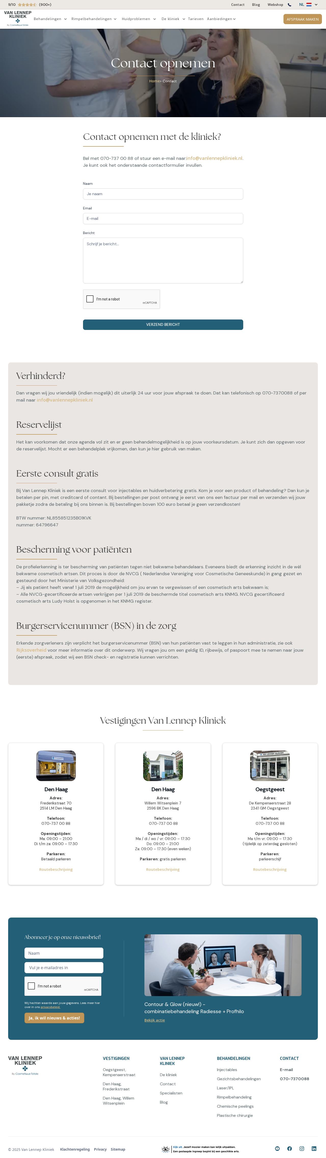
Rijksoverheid (31, 650)
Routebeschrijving (56, 869)
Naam (88, 183)
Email (87, 208)
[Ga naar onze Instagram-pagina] (303, 1149)
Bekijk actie (154, 1020)
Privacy (100, 1149)
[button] (306, 4)
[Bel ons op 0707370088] (289, 6)
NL (301, 5)
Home (154, 81)
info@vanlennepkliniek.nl (214, 158)
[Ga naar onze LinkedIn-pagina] (315, 1149)
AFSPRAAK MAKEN (303, 19)
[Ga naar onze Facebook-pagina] (278, 1149)
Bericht (89, 233)
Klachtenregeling (75, 1149)
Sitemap (118, 1149)
